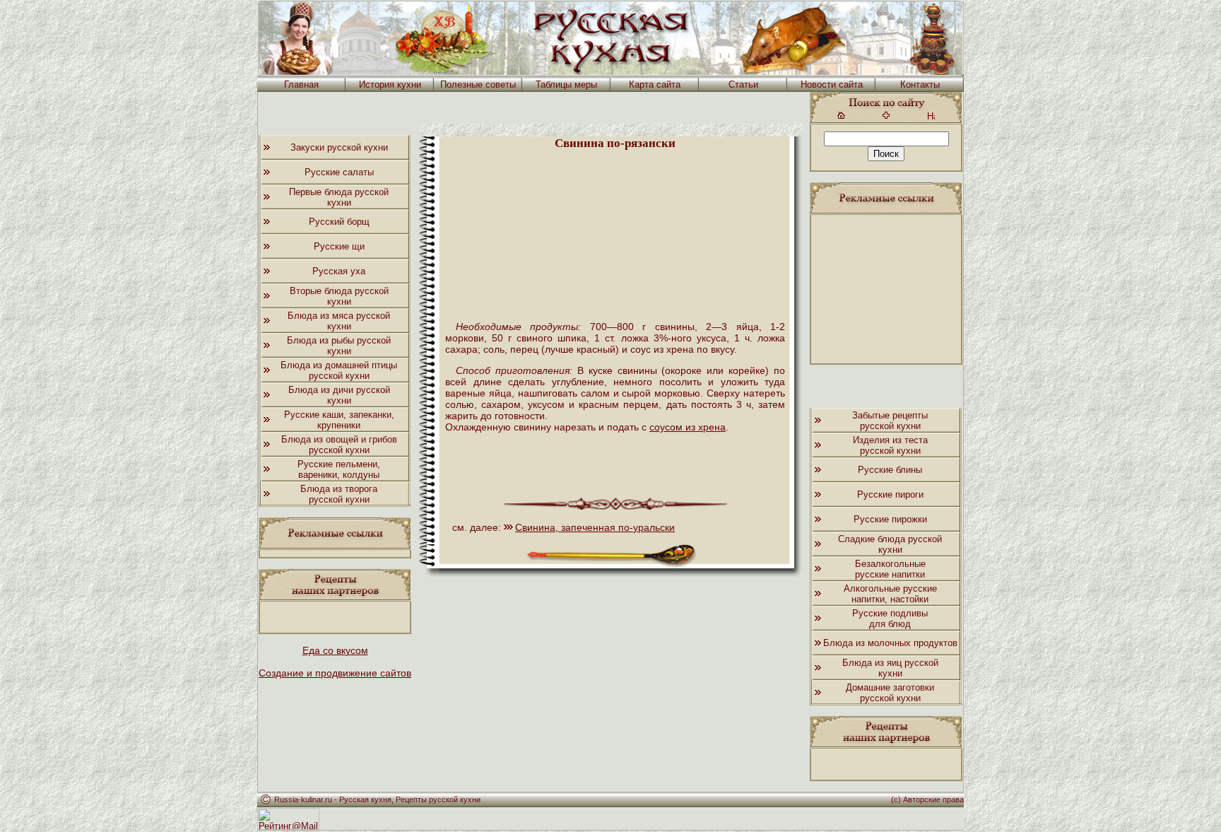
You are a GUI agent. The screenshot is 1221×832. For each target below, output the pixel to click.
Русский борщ (339, 221)
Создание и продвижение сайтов (335, 673)
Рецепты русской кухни (438, 799)
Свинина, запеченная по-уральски (595, 527)
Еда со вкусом (335, 650)
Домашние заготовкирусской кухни (890, 692)
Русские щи (339, 246)
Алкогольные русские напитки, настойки (890, 593)
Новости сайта (832, 84)
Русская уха (338, 271)
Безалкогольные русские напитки (890, 569)
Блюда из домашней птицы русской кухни (339, 370)
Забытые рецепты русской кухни (890, 420)
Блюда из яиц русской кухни (890, 668)
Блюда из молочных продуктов (890, 643)
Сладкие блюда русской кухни (890, 544)
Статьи (743, 84)
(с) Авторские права (927, 799)
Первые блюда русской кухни (339, 197)
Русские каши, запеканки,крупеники (339, 419)
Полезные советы (478, 84)
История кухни (390, 84)
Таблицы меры (566, 84)
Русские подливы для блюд (890, 618)
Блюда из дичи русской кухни (339, 395)
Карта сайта (654, 84)
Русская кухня (365, 799)
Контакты (920, 84)
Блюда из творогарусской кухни (338, 494)
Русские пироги (890, 494)
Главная (301, 84)
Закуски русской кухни (339, 147)
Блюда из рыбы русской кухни (339, 345)
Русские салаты (339, 172)
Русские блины (890, 469)
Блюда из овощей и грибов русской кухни (339, 444)
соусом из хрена (687, 427)
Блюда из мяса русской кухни (339, 321)
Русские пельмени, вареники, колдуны (338, 469)
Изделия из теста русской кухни (890, 445)
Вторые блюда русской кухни (339, 296)
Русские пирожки (890, 519)
